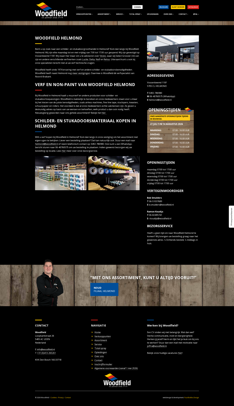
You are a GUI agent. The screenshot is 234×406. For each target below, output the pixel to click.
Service (119, 14)
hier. (104, 112)
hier (64, 150)
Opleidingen (152, 14)
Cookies (54, 397)
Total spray (100, 348)
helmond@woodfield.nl (46, 143)
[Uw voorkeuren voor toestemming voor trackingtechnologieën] (231, 217)
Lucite (85, 59)
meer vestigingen (81, 73)
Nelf (98, 59)
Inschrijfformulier (103, 364)
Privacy (61, 397)
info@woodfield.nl (46, 349)
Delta (92, 59)
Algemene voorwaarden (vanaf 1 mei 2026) (116, 368)
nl (196, 14)
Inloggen (163, 7)
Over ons (168, 14)
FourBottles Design (181, 397)
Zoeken (137, 7)
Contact (183, 14)
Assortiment (104, 14)
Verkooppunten (83, 14)
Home (98, 332)
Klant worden (178, 7)
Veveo (103, 55)
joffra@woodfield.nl (157, 346)
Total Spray (134, 14)
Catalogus (193, 7)
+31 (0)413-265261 (46, 352)
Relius (107, 59)
